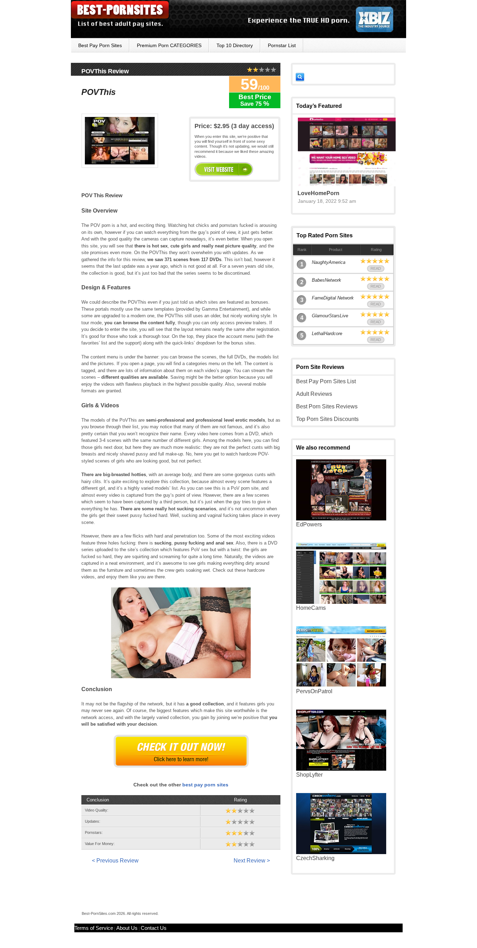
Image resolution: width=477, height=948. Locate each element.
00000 (224, 169)
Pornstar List (282, 45)
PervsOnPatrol (314, 691)
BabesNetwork (326, 280)
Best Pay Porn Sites (100, 45)
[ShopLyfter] (341, 769)
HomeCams (311, 608)
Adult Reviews (314, 394)
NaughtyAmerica (328, 262)
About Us (127, 928)
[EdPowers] (341, 518)
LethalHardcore (327, 333)
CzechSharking (315, 858)
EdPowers (309, 524)
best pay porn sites (205, 784)
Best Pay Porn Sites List (326, 381)
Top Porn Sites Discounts (327, 419)
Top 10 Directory (235, 45)
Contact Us (154, 928)
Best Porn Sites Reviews (327, 406)
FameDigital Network (333, 298)
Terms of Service (93, 928)
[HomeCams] (341, 602)
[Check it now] (181, 751)
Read (375, 268)
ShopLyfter (309, 775)
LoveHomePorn (318, 193)
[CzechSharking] (341, 852)
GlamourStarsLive (330, 315)
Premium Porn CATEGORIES (169, 45)
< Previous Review (115, 861)
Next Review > (252, 861)
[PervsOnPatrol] (341, 685)
